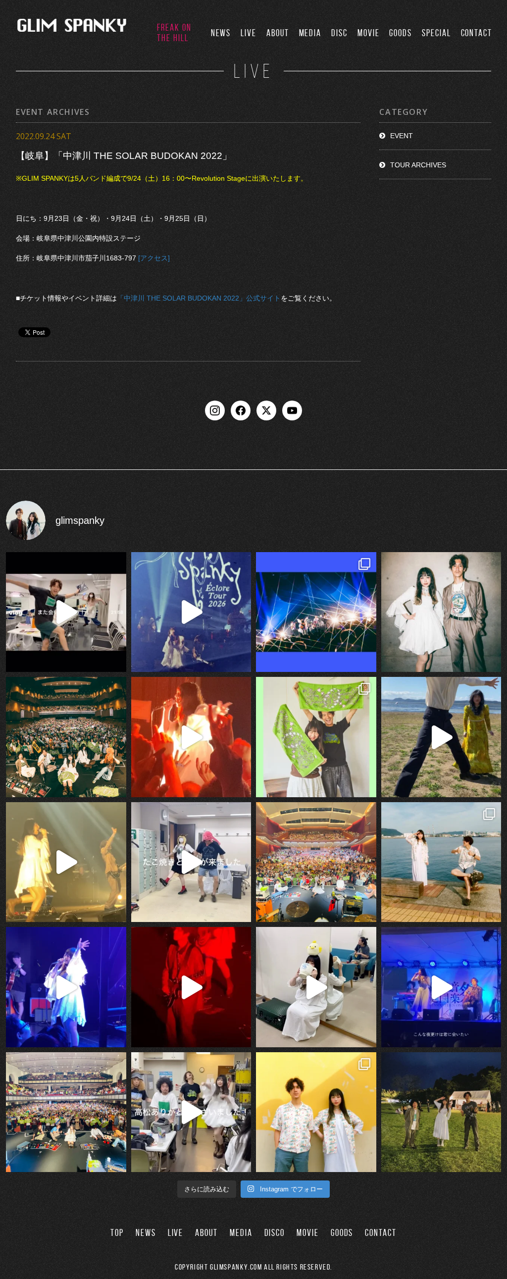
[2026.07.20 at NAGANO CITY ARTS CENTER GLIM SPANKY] (66, 862)
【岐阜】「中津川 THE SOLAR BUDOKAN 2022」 (124, 156)
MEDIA (310, 33)
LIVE (248, 33)
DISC (339, 33)
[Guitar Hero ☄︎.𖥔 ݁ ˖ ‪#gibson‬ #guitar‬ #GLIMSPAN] (191, 987)
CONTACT (476, 33)
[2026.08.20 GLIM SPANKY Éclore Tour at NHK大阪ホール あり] (191, 862)
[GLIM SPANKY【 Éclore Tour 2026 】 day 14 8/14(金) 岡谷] (316, 1112)
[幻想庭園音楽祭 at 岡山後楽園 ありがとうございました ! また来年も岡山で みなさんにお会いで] (441, 1112)
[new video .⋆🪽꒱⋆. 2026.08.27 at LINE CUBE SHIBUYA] (191, 612)
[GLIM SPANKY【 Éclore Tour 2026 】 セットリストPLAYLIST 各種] (441, 612)
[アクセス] (154, 258)
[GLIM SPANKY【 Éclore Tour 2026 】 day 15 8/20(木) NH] (441, 862)
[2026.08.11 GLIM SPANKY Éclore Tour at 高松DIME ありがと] (191, 1112)
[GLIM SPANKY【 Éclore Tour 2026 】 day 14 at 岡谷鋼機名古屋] (66, 1112)
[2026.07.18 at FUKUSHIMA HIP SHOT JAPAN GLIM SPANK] (66, 987)
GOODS (400, 33)
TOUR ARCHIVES (418, 165)
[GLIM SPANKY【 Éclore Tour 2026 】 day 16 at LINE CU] (66, 737)
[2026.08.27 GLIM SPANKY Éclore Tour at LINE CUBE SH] (66, 612)
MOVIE (368, 33)
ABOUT (277, 33)
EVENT (401, 136)
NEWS (221, 33)
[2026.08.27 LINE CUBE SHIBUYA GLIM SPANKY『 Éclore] (316, 612)
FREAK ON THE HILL (174, 32)
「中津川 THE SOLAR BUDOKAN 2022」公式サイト (199, 299)
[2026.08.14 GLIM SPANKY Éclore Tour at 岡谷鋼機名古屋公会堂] (316, 987)
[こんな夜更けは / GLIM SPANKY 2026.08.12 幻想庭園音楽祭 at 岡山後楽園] (441, 987)
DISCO (274, 1233)
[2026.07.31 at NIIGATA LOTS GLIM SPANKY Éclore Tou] (191, 737)
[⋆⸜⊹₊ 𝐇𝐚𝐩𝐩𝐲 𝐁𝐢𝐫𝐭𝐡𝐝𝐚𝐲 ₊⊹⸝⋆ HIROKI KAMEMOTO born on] (441, 737)
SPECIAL (436, 33)
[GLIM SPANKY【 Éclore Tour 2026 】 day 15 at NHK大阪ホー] (316, 862)
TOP (117, 1233)
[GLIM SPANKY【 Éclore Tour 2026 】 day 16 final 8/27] (316, 737)
